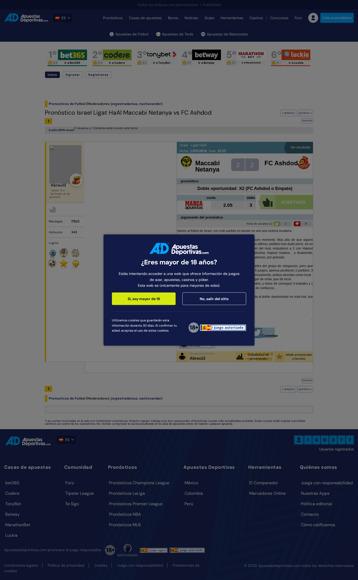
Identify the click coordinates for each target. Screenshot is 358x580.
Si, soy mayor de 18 (144, 298)
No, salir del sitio (214, 298)
